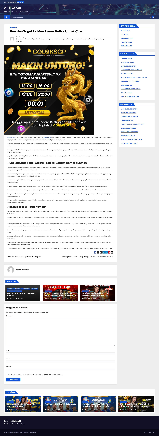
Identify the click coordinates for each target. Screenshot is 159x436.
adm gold (20, 298)
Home (145, 432)
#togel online (90, 39)
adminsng (21, 37)
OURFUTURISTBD (17, 17)
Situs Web (9, 366)
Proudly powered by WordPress (12, 432)
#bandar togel (31, 39)
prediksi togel (47, 137)
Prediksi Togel (26, 288)
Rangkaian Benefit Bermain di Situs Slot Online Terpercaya (134, 405)
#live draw (39, 39)
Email (8, 358)
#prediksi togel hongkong (59, 39)
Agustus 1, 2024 (14, 409)
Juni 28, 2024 (88, 409)
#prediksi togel (46, 39)
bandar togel (18, 288)
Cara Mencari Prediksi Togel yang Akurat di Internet (95, 294)
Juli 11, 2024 (50, 409)
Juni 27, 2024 (126, 409)
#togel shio (97, 39)
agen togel (10, 288)
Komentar (9, 316)
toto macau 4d (18, 291)
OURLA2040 (12, 8)
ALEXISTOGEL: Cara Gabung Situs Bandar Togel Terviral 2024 (60, 294)
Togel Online (13, 27)
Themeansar (33, 432)
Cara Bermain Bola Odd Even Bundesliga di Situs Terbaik (96, 405)
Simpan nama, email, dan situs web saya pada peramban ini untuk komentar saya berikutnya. (35, 374)
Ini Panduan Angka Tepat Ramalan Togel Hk (25, 257)
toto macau (10, 291)
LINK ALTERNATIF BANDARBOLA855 (132, 124)
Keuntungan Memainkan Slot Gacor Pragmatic (21, 405)
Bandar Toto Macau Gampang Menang (21, 294)
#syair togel (82, 39)
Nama (8, 350)
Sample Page (151, 432)
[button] (150, 17)
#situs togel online (72, 39)
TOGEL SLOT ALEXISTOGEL (129, 132)
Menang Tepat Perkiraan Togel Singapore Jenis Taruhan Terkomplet (87, 257)
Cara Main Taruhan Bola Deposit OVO (60, 405)
